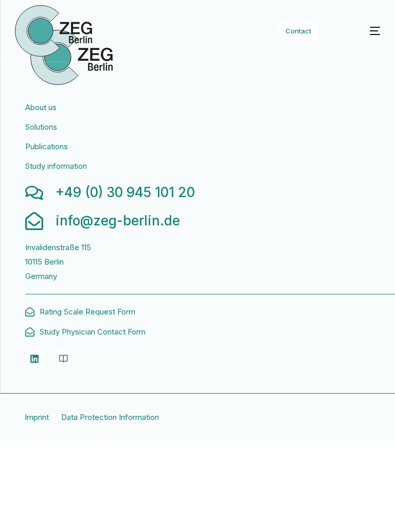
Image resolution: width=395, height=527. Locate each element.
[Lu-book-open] (63, 358)
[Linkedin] (34, 358)
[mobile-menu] (363, 31)
